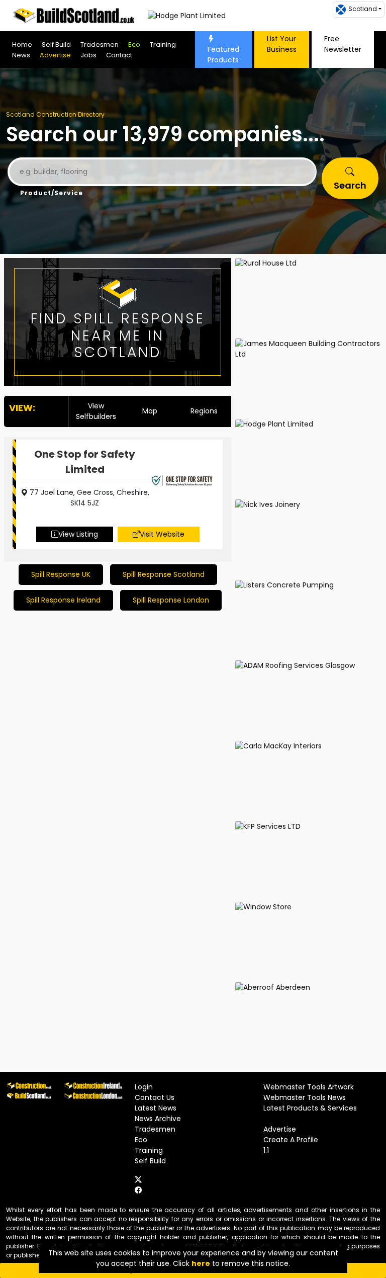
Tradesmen (99, 44)
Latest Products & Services (310, 1108)
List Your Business (282, 44)
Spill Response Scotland (164, 574)
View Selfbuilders (96, 411)
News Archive (158, 1119)
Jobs (88, 55)
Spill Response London (171, 600)
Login (144, 1087)
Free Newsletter (342, 44)
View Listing (78, 534)
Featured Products (223, 54)
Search (350, 185)
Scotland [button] (362, 9)
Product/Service (51, 193)
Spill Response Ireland (63, 600)
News (21, 55)
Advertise (55, 55)
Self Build (56, 44)
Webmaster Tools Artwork (308, 1087)
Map (149, 411)
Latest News (155, 1108)
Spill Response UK (60, 574)
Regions (204, 411)
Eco (134, 44)
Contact (119, 55)
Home (22, 44)
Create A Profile (290, 1140)
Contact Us (154, 1097)
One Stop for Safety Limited (84, 461)
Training (163, 44)
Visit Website (162, 534)
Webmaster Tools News (304, 1097)
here (200, 1263)
